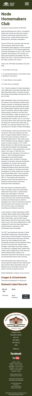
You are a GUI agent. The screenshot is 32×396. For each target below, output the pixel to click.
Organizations (16, 332)
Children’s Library (16, 335)
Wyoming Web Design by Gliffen (16, 394)
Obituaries (16, 340)
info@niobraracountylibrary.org (16, 378)
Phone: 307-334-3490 (16, 388)
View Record (26, 296)
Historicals (16, 342)
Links (16, 345)
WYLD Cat (16, 337)
